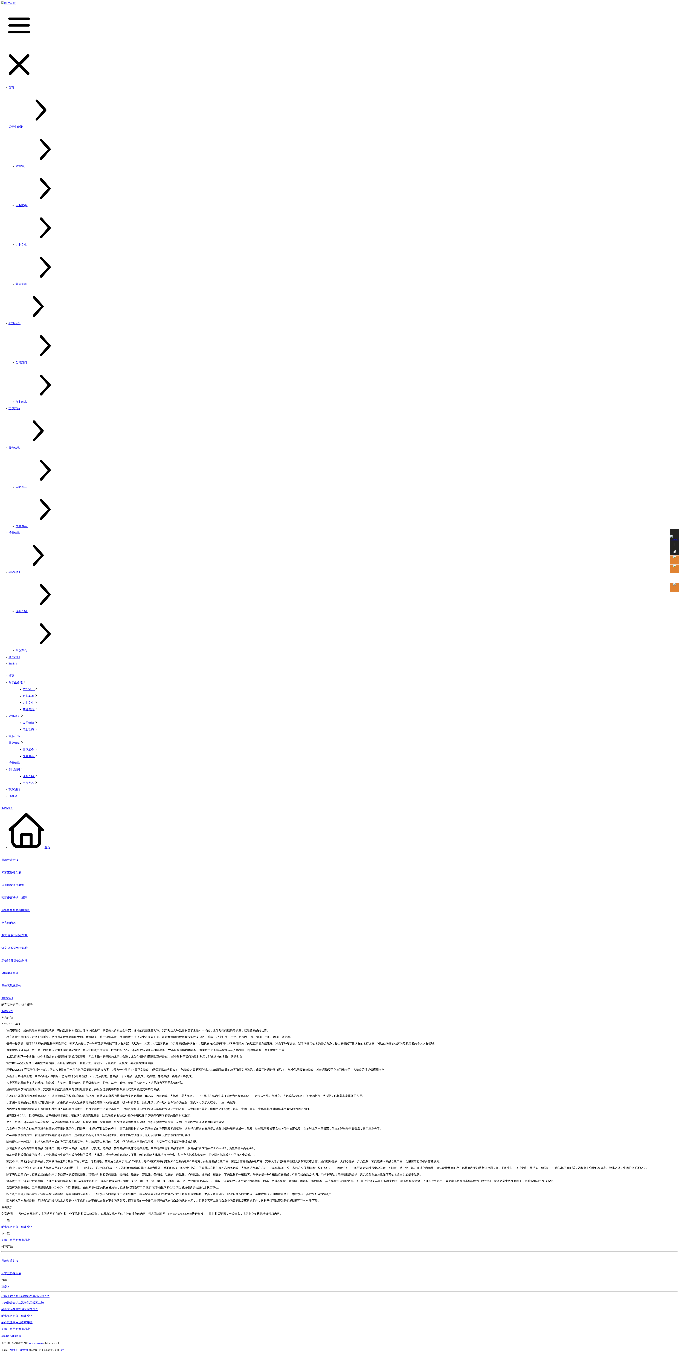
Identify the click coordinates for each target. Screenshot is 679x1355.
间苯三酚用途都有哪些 (15, 1239)
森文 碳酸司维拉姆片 (14, 935)
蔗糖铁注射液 (9, 859)
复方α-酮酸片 (9, 922)
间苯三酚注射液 (11, 872)
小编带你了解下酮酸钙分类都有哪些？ (25, 1296)
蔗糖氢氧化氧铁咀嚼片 (15, 910)
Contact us (15, 1335)
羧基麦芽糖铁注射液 (14, 897)
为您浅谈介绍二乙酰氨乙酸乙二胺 (22, 1302)
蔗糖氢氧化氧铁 (11, 985)
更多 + (5, 1286)
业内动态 (7, 808)
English (5, 1335)
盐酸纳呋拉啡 (9, 973)
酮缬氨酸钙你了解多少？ (17, 1226)
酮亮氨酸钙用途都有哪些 (17, 1322)
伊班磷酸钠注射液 (12, 885)
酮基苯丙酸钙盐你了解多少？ (19, 1309)
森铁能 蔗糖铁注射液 (14, 960)
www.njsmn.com (35, 1343)
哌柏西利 (7, 998)
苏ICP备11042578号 (19, 1350)
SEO (62, 1350)
